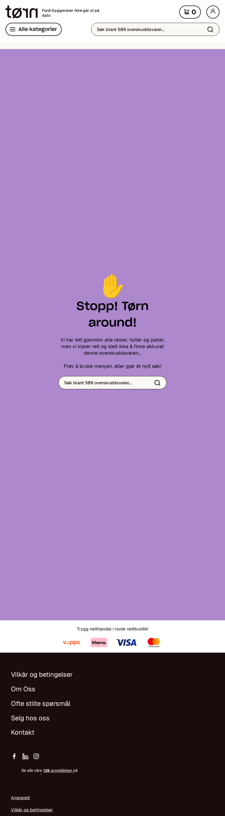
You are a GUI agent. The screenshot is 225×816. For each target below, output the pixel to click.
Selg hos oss (30, 718)
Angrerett (20, 798)
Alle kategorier (37, 29)
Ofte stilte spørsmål (40, 703)
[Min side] (213, 12)
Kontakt (22, 732)
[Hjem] (21, 12)
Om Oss (23, 689)
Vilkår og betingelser (42, 674)
